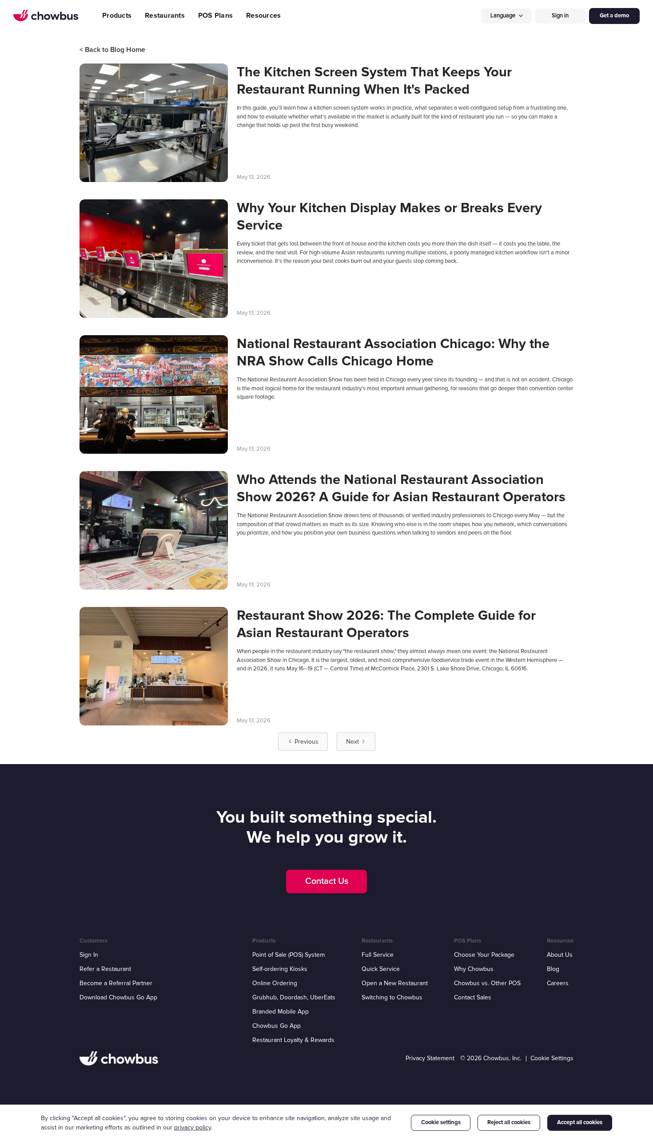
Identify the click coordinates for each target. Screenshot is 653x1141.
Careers (558, 983)
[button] (506, 15)
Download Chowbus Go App (118, 997)
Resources (263, 15)
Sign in (560, 15)
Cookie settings (441, 1122)
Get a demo (614, 15)
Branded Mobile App (280, 1011)
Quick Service (381, 969)
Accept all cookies (579, 1122)
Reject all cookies (508, 1122)
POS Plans (215, 15)
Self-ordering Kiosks (279, 969)
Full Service (378, 955)
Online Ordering (274, 983)
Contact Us (326, 881)
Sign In (89, 955)
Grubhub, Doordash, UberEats (293, 997)
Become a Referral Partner (116, 983)
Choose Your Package (484, 955)
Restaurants (165, 15)
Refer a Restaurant (105, 969)
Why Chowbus (474, 969)
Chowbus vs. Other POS (487, 983)
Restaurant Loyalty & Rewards (293, 1040)
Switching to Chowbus (392, 997)
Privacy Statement (430, 1058)
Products (116, 15)
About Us (560, 955)
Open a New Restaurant (395, 983)
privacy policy (192, 1127)
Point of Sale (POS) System (288, 955)
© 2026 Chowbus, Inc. (491, 1058)
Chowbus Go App (276, 1026)
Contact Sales (472, 997)
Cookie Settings (551, 1058)
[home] (45, 15)
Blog (553, 969)
